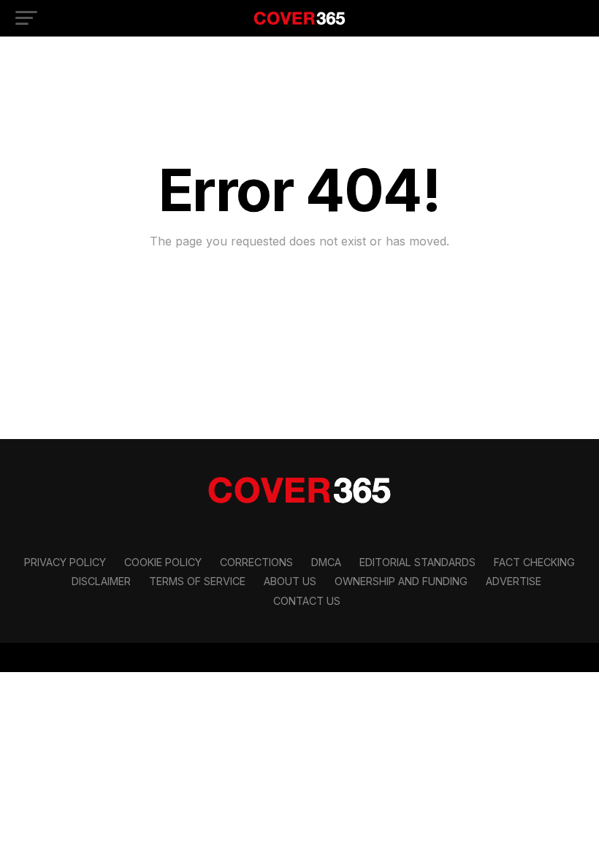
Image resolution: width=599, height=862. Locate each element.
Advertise (513, 581)
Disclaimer (101, 581)
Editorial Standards (417, 562)
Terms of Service (197, 581)
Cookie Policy (163, 562)
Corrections (256, 562)
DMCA (326, 562)
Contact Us (306, 601)
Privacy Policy (65, 562)
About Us (290, 581)
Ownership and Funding (401, 581)
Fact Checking (534, 562)
